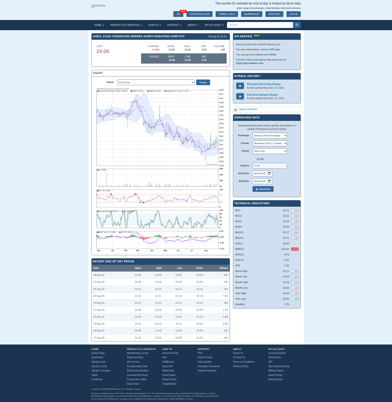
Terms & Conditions (244, 361)
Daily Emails (275, 379)
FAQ (200, 353)
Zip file (260, 159)
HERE (272, 54)
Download (264, 189)
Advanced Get (170, 353)
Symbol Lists (98, 361)
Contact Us (239, 357)
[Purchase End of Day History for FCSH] (240, 86)
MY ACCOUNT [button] (213, 25)
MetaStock (168, 370)
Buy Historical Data (279, 366)
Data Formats (205, 357)
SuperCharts (169, 379)
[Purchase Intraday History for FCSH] (240, 96)
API (180, 13)
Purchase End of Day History (264, 84)
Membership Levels (138, 353)
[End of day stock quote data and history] (98, 3)
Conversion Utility (136, 379)
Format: (245, 143)
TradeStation (169, 383)
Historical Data (135, 357)
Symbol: (245, 165)
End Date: (244, 181)
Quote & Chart (99, 366)
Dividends (97, 379)
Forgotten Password (209, 366)
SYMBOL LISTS (227, 14)
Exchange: (243, 135)
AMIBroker (168, 361)
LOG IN (293, 14)
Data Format (275, 375)
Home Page (98, 353)
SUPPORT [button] (173, 25)
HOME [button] (98, 25)
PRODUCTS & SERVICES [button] (125, 25)
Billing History (276, 370)
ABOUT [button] (192, 25)
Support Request (207, 370)
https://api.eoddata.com (249, 63)
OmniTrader (169, 375)
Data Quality (204, 361)
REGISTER (274, 14)
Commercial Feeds (137, 375)
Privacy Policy (240, 366)
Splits (94, 375)
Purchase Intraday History (262, 94)
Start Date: (243, 173)
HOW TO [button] (153, 25)
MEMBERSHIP (251, 14)
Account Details (277, 353)
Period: (110, 82)
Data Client (133, 383)
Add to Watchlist (248, 109)
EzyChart (167, 366)
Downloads (274, 357)
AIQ (164, 357)
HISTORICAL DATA (199, 14)
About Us (238, 353)
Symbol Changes (101, 370)
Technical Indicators (138, 370)
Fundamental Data (137, 366)
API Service (133, 361)
